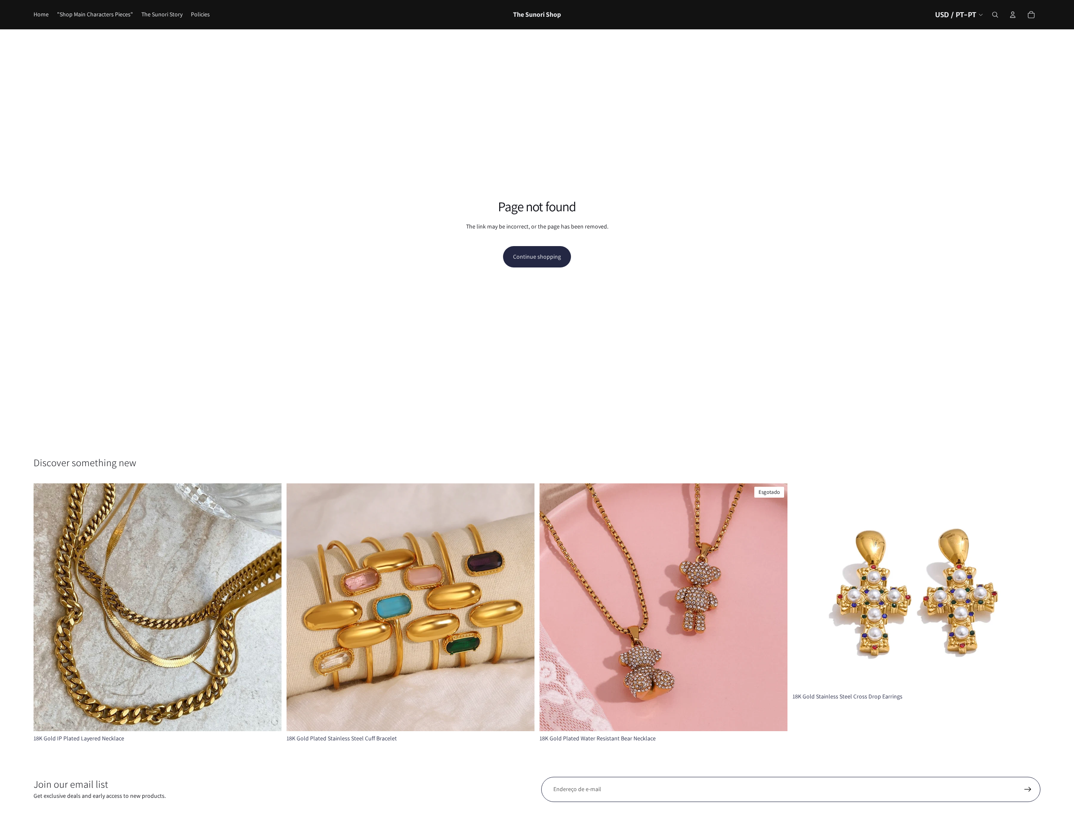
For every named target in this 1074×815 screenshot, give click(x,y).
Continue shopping (537, 256)
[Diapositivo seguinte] (269, 607)
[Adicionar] (1027, 676)
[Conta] (1013, 14)
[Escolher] (268, 718)
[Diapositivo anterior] (46, 607)
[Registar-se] (1028, 789)
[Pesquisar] (995, 14)
